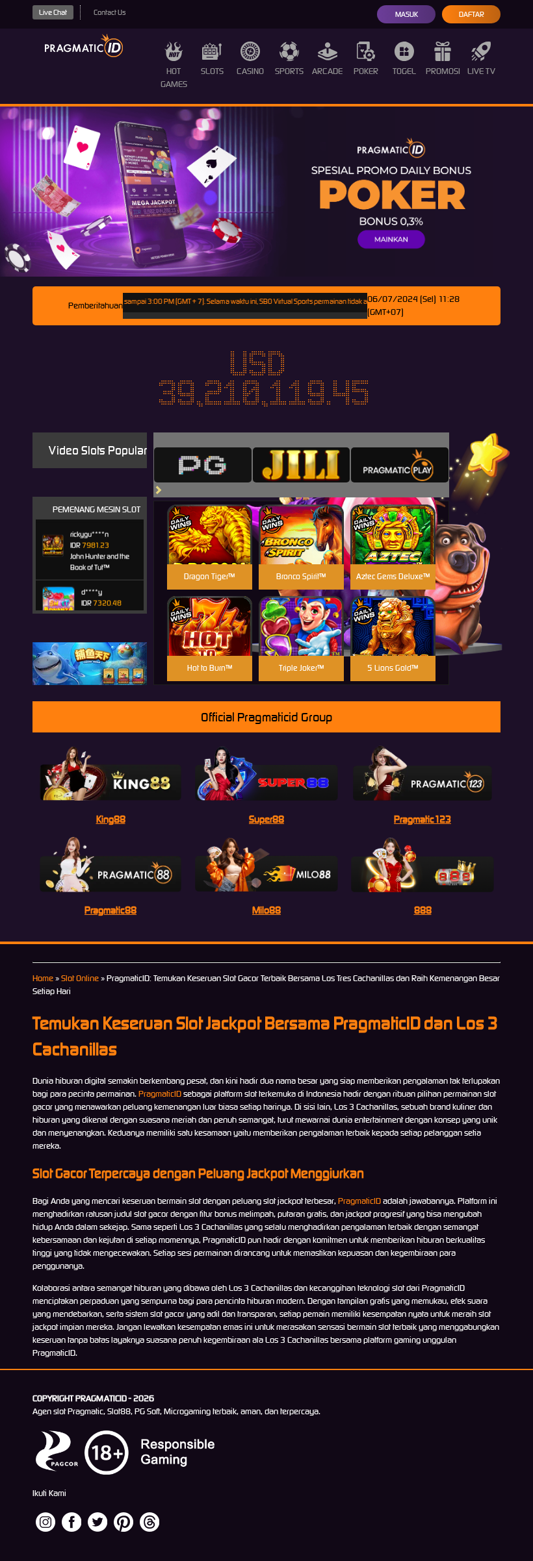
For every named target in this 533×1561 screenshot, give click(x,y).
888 (423, 910)
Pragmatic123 (422, 819)
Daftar (471, 14)
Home (42, 978)
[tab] (203, 464)
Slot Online (80, 978)
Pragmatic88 (110, 910)
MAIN (210, 548)
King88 (110, 819)
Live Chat (53, 12)
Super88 (266, 819)
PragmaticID (159, 1093)
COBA (210, 519)
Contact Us (109, 12)
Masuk (406, 14)
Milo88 (266, 910)
